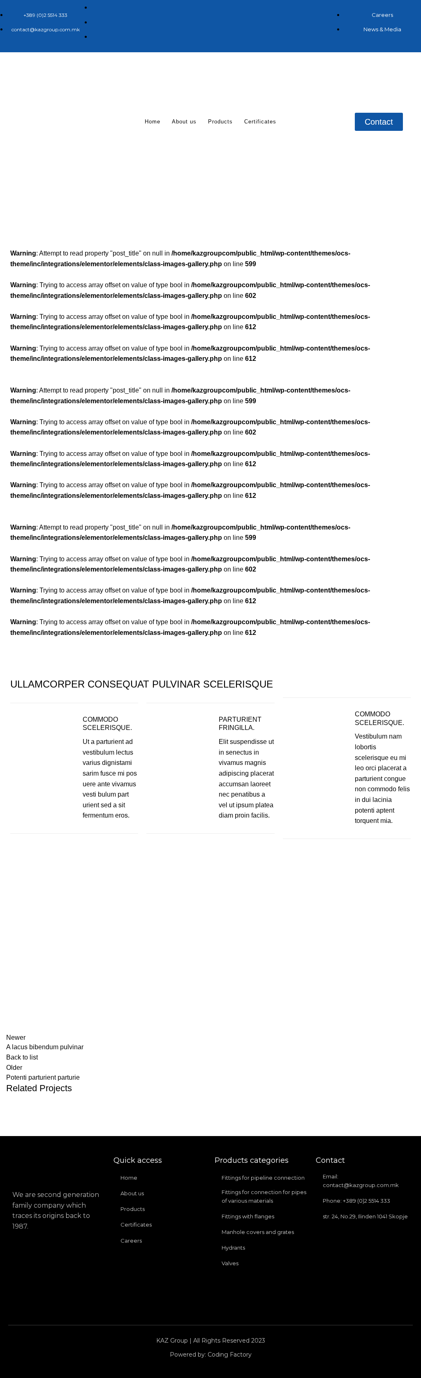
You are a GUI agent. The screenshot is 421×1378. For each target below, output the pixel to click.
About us (184, 122)
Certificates (260, 122)
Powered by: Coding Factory (211, 1354)
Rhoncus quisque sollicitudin (181, 206)
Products (220, 122)
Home (152, 122)
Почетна (120, 206)
